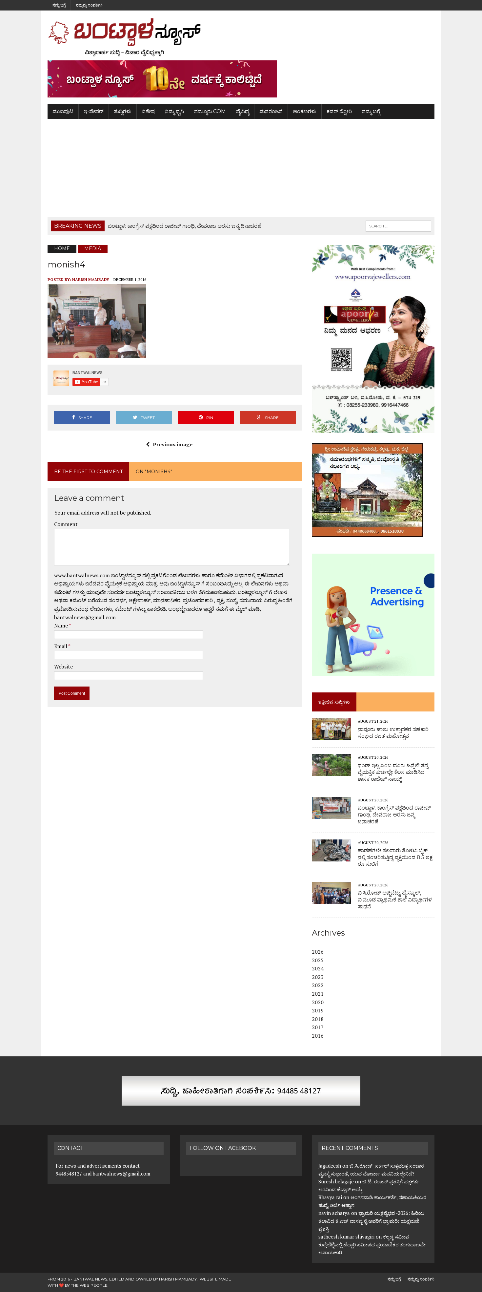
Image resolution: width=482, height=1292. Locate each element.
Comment (66, 524)
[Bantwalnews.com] (241, 37)
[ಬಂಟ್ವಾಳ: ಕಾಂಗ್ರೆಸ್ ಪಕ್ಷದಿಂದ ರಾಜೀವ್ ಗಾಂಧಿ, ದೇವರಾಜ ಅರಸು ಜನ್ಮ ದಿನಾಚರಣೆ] (331, 814)
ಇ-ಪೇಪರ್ (94, 111)
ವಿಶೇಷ (148, 111)
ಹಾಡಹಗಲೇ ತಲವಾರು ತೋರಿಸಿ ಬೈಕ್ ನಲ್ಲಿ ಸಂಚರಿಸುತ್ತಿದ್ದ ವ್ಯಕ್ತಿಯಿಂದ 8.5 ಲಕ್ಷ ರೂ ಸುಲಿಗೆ (395, 857)
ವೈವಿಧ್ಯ (242, 111)
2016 (318, 1035)
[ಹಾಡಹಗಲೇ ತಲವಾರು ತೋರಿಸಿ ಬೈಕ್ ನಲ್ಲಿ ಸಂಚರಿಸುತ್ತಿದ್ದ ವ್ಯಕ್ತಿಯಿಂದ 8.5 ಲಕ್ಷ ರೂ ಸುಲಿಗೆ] (331, 856)
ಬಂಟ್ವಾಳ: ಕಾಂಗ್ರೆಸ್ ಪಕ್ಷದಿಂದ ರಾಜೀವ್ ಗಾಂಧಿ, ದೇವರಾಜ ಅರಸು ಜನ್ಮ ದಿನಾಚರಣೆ (394, 815)
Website (63, 666)
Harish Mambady (90, 279)
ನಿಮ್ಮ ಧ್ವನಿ (174, 111)
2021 (318, 993)
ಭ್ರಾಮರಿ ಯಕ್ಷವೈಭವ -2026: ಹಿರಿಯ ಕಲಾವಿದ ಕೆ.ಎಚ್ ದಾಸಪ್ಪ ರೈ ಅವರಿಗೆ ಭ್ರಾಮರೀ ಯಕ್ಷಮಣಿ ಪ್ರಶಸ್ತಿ (371, 1221)
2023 (318, 977)
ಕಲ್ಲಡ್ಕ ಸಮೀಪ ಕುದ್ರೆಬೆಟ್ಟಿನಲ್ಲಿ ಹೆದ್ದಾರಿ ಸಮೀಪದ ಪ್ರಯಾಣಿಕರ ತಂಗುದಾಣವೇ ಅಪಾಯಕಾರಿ (372, 1244)
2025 (318, 960)
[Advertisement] (241, 168)
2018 (318, 1019)
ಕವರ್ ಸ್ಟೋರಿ (339, 111)
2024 (318, 968)
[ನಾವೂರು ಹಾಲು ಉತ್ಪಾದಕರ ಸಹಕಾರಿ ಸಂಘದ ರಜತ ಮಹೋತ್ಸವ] (331, 735)
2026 (318, 951)
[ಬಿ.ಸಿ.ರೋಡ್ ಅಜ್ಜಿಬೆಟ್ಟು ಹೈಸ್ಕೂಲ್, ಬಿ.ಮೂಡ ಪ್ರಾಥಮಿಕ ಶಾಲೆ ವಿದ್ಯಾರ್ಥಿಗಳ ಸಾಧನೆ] (331, 899)
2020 (318, 1002)
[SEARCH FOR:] (398, 225)
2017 (318, 1027)
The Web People (89, 1285)
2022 (318, 985)
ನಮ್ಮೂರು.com (210, 111)
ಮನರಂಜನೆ (271, 111)
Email (61, 646)
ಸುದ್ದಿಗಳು (122, 111)
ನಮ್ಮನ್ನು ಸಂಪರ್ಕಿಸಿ (89, 5)
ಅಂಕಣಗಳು (304, 111)
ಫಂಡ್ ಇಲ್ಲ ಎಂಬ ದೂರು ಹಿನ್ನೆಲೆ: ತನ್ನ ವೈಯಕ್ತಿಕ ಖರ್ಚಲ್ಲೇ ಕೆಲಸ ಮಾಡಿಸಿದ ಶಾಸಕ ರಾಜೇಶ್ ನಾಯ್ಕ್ (393, 772)
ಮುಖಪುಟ (62, 111)
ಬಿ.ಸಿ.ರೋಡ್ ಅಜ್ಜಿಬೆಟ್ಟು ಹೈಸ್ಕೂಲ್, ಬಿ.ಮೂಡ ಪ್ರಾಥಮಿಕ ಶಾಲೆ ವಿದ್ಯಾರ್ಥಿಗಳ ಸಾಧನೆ (395, 900)
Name (61, 625)
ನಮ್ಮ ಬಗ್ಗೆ (59, 5)
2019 (318, 1010)
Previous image (172, 444)
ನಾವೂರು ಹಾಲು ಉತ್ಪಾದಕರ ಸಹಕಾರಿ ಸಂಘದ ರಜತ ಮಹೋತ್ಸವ (393, 732)
